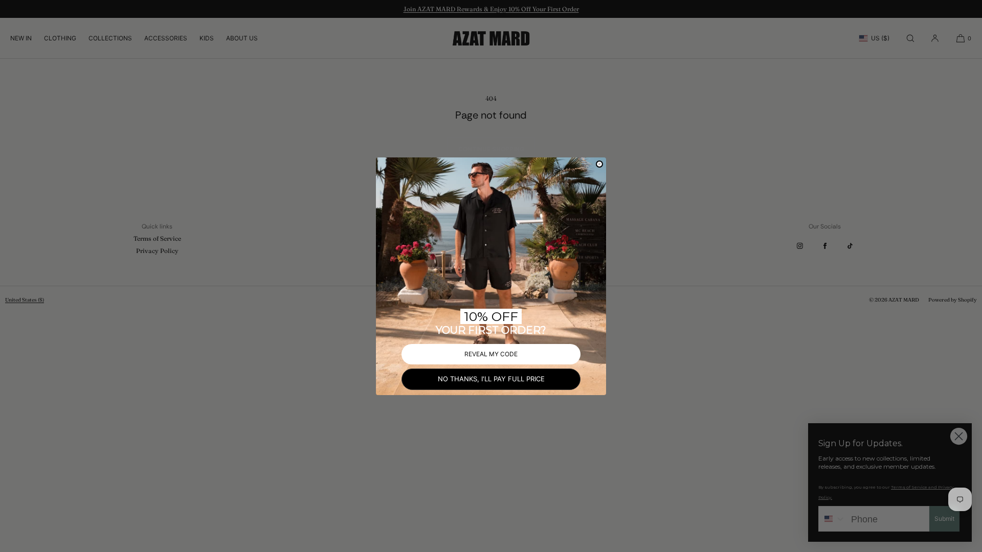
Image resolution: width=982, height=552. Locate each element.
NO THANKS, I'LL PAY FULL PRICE (491, 379)
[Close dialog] (599, 164)
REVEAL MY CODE (491, 354)
